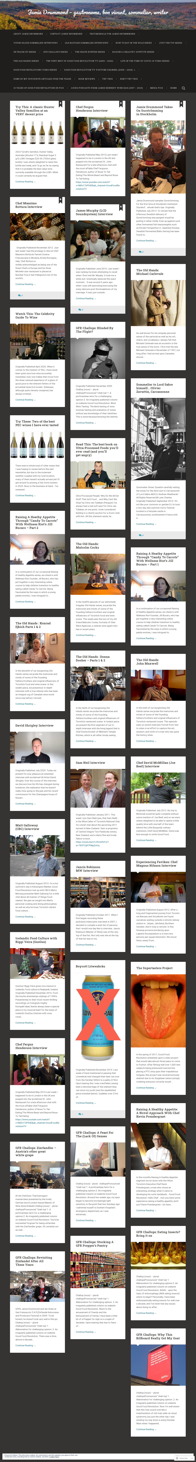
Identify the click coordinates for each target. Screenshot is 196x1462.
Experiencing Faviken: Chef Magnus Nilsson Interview (156, 863)
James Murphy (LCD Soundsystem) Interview (94, 212)
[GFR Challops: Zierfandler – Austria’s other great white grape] (37, 1175)
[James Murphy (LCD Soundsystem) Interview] (97, 240)
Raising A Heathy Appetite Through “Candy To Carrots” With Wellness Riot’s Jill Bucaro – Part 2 (36, 522)
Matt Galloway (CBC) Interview (27, 827)
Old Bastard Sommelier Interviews (86, 43)
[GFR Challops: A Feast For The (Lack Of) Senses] (97, 1159)
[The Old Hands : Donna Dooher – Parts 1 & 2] (97, 684)
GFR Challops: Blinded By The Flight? (94, 329)
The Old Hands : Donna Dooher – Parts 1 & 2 (93, 658)
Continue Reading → (25, 181)
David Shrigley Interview (34, 725)
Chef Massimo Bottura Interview (28, 205)
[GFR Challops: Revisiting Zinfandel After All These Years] (37, 1286)
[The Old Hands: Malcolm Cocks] (97, 574)
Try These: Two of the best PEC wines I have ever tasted (37, 423)
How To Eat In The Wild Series (134, 43)
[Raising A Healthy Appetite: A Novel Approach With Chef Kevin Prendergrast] (158, 1146)
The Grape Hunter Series (90, 52)
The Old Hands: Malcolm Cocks (87, 545)
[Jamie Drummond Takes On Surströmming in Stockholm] (158, 157)
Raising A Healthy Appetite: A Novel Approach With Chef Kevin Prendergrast (157, 1112)
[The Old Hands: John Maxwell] (158, 685)
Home (173, 88)
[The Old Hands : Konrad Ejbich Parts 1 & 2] (37, 648)
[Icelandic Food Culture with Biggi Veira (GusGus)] (37, 963)
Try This (107, 79)
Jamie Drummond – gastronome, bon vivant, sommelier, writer (98, 12)
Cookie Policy (54, 1457)
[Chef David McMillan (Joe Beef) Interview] (158, 788)
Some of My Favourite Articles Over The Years (42, 79)
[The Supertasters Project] (158, 1010)
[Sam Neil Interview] (97, 788)
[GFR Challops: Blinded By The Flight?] (97, 358)
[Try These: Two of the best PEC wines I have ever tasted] (37, 445)
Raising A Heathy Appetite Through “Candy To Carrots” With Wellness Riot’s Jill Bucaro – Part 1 (157, 558)
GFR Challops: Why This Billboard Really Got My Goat (158, 1336)
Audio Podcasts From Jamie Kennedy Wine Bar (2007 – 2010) (107, 88)
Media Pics (156, 88)
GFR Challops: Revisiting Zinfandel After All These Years (33, 1261)
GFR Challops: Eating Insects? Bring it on (158, 1233)
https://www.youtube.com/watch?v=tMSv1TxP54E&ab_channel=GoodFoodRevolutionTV (98, 185)
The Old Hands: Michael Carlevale (149, 272)
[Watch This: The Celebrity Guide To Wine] (37, 341)
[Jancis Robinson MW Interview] (97, 892)
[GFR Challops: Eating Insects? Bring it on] (158, 1255)
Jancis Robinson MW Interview (88, 868)
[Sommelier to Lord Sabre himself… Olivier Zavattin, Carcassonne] (158, 439)
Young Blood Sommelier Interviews (35, 43)
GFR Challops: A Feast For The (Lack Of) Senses (94, 1134)
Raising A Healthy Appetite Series (133, 52)
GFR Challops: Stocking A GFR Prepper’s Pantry (95, 1243)
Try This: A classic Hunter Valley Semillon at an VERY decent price (34, 110)
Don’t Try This (129, 79)
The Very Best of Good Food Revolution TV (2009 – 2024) (79, 61)
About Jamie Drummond (28, 34)
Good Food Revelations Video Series (35, 70)
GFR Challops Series (55, 52)
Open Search (183, 88)
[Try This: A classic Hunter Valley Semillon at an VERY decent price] (37, 132)
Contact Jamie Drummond (66, 34)
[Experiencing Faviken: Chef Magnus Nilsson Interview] (158, 887)
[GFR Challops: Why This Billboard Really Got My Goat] (158, 1365)
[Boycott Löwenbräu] (97, 1018)
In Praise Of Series (24, 52)
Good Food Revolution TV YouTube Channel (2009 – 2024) (98, 70)
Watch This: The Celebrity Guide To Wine (35, 315)
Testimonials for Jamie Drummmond (112, 34)
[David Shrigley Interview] (37, 747)
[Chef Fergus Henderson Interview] (97, 132)
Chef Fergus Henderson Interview (92, 108)
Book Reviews (86, 79)
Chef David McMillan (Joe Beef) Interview (155, 764)
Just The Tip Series (170, 43)
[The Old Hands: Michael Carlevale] (158, 303)
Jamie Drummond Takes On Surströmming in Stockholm (154, 110)
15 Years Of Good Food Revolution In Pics (38, 88)
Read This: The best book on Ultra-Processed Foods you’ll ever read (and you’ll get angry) (97, 449)
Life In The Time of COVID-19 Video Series (144, 61)
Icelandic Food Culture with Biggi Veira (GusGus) (36, 940)
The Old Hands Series (26, 61)
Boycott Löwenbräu (90, 966)
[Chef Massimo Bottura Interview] (37, 226)
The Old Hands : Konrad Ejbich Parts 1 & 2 (33, 625)
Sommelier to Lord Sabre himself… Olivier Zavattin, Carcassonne (154, 388)
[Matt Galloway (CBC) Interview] (37, 855)
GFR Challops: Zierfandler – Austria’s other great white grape (35, 1151)
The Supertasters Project (154, 968)
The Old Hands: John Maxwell (147, 661)
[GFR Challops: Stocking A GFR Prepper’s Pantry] (97, 1270)
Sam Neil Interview (90, 763)
